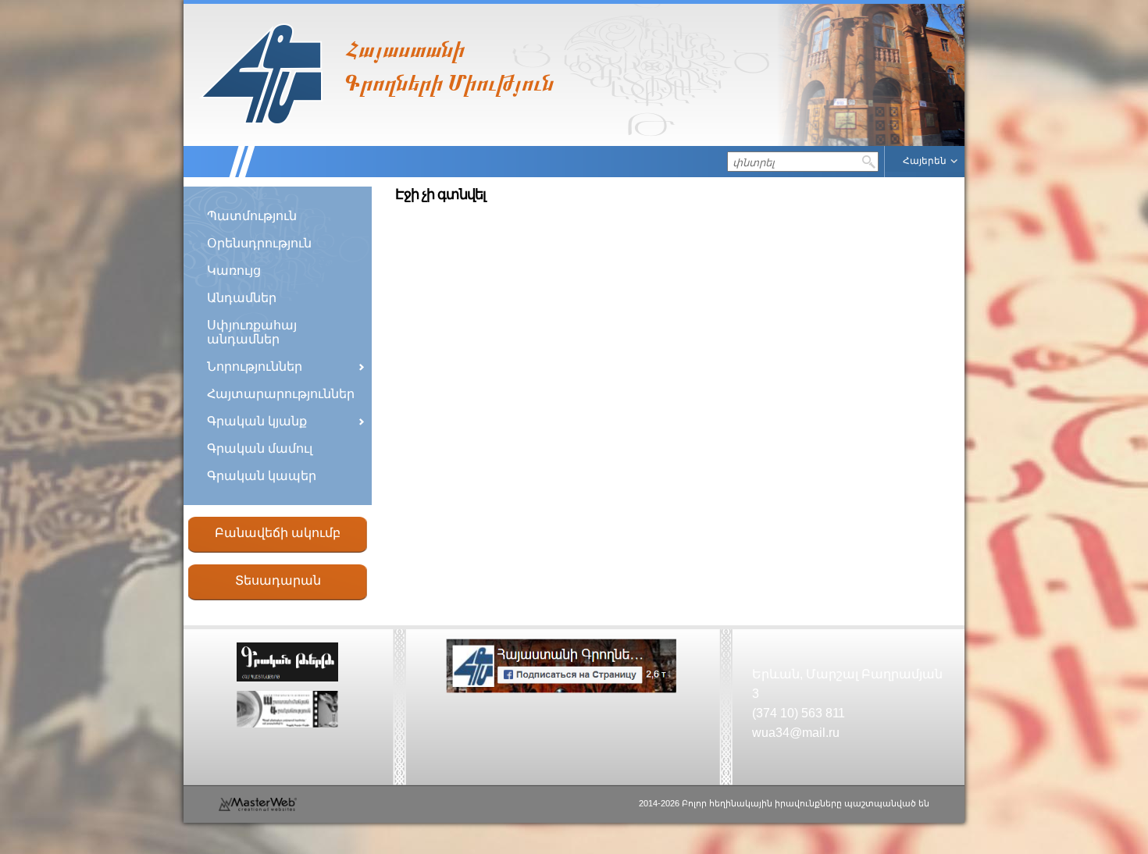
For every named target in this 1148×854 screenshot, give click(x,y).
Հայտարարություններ (281, 393)
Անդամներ (241, 297)
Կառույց (234, 270)
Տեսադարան (278, 580)
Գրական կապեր (261, 475)
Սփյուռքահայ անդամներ (252, 332)
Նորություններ (254, 366)
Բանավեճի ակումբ (277, 532)
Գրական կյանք (257, 421)
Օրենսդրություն (259, 243)
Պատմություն (252, 215)
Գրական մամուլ (259, 448)
